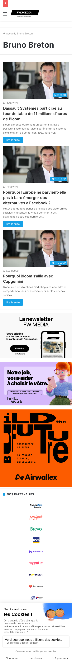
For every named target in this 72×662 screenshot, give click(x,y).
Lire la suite (13, 139)
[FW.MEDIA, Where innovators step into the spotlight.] (25, 14)
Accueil (10, 33)
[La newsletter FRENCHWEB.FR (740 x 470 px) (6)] (36, 357)
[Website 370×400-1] (36, 486)
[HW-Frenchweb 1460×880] (36, 404)
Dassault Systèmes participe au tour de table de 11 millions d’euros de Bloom (35, 113)
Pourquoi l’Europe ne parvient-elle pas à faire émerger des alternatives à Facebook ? (34, 197)
